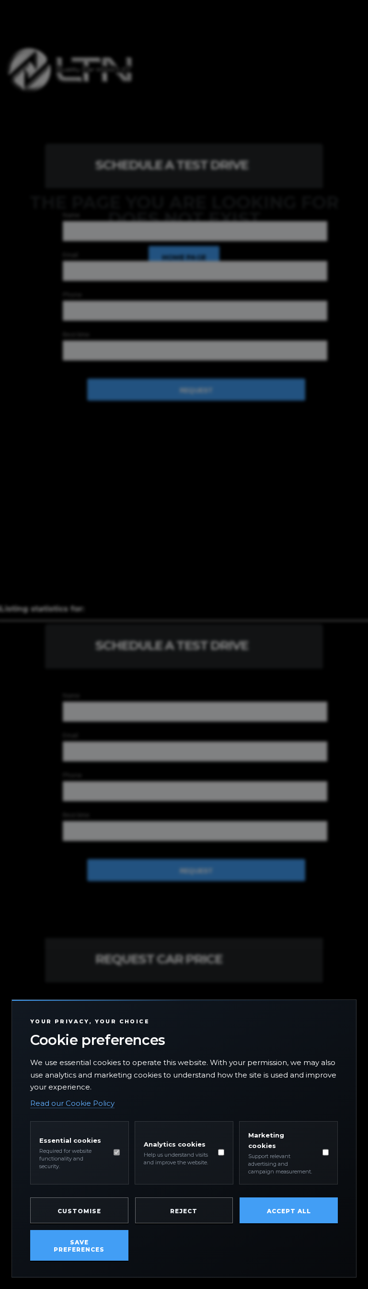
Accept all (289, 1211)
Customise (79, 1211)
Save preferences (79, 1246)
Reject (183, 1211)
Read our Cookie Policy (72, 1103)
